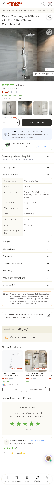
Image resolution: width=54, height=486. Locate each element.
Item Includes (10, 192)
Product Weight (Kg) (11, 231)
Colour (7, 225)
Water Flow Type (11, 208)
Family (7, 214)
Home (5, 10)
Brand (6, 186)
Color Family (12, 98)
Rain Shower (29, 10)
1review (21, 85)
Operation (9, 202)
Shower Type (10, 181)
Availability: (12, 117)
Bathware (16, 10)
